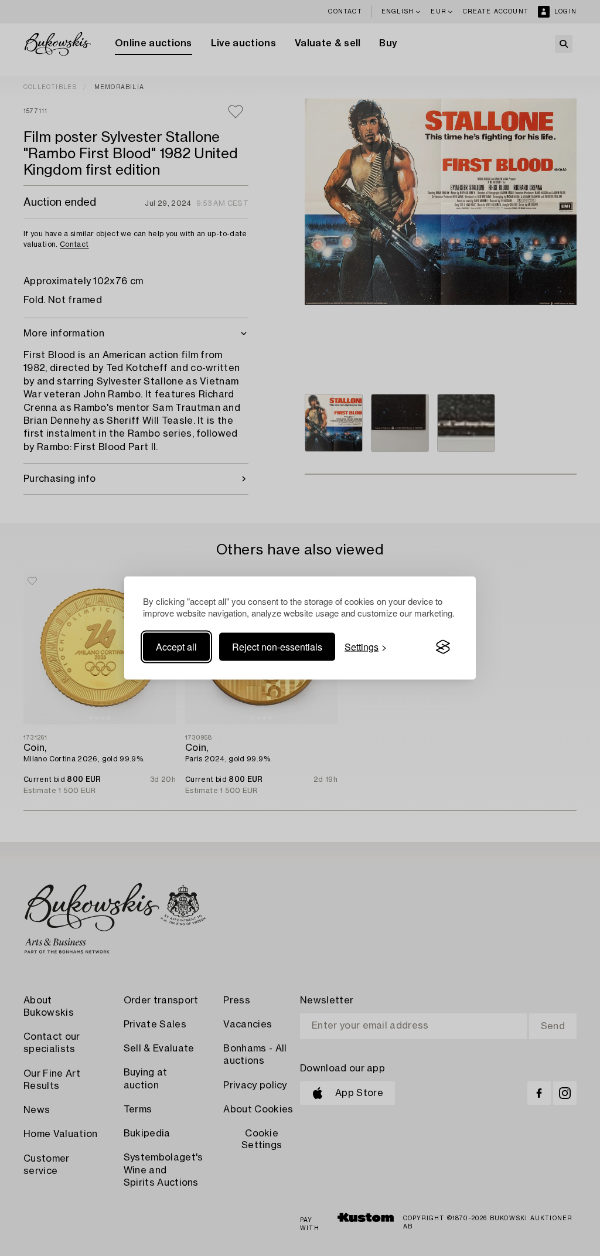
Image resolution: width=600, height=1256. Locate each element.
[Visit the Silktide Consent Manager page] (443, 647)
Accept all (176, 646)
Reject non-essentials (277, 646)
